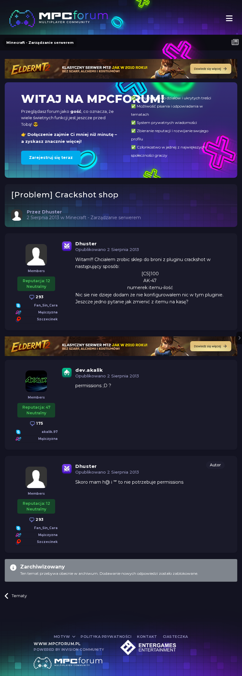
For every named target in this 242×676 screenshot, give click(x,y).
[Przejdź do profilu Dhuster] (16, 215)
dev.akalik (89, 370)
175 (39, 423)
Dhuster (86, 244)
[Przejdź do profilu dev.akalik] (36, 381)
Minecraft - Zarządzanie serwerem (103, 217)
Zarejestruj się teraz (51, 157)
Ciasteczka (175, 636)
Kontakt (147, 636)
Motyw (62, 636)
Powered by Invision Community (69, 649)
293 (39, 296)
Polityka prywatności (106, 636)
